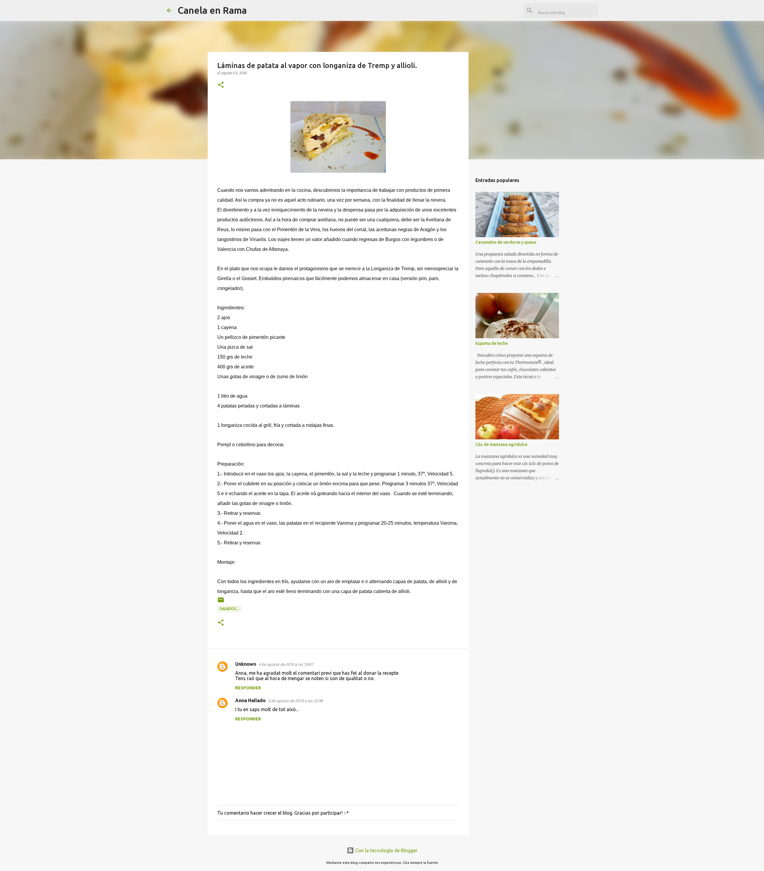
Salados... (229, 609)
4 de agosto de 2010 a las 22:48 (295, 701)
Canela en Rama (212, 10)
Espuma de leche (491, 343)
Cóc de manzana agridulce (501, 444)
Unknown (245, 664)
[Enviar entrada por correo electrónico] (220, 602)
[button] (220, 85)
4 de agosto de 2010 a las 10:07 (285, 664)
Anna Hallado (250, 700)
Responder (248, 687)
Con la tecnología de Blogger (386, 850)
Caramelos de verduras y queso (505, 242)
